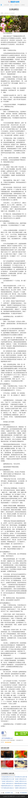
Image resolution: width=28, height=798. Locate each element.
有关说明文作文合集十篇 (21, 776)
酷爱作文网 (12, 796)
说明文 (23, 4)
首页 (11, 4)
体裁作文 (16, 4)
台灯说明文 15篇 (9, 792)
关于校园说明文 (23, 792)
